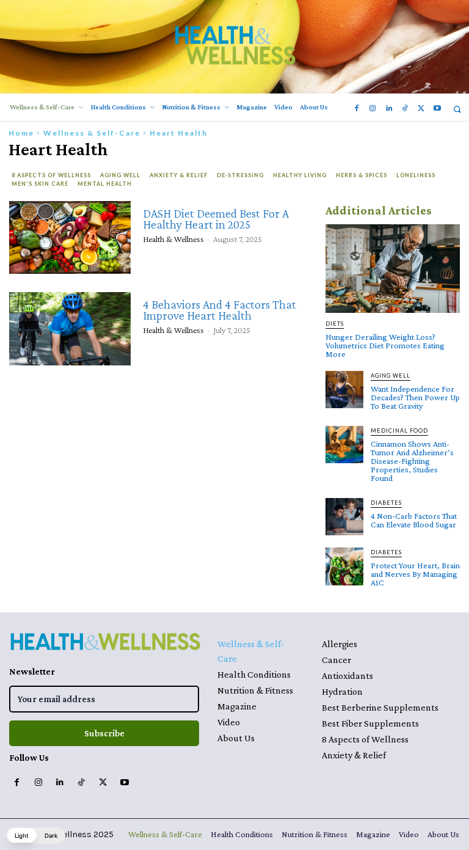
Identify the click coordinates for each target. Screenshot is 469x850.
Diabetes (386, 502)
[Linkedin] (388, 109)
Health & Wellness (173, 239)
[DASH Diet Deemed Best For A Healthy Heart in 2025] (70, 237)
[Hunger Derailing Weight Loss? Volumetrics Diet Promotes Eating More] (392, 268)
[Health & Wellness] (234, 45)
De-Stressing (240, 175)
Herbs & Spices (361, 175)
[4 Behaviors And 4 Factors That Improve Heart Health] (70, 328)
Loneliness (415, 175)
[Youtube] (437, 109)
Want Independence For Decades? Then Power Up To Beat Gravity (415, 397)
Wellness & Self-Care (91, 132)
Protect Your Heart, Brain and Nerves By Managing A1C (415, 573)
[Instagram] (372, 109)
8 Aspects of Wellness (51, 175)
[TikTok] (405, 109)
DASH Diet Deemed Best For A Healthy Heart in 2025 (216, 219)
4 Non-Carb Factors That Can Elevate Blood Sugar (414, 520)
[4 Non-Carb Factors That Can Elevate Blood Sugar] (344, 517)
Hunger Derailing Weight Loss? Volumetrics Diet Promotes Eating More (385, 345)
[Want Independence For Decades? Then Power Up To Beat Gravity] (344, 390)
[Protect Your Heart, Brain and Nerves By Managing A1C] (344, 566)
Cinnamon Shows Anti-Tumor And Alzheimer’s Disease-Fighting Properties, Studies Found (412, 461)
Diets (334, 323)
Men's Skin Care (40, 183)
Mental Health (105, 183)
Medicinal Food (399, 430)
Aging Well (120, 175)
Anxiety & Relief (179, 175)
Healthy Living (300, 175)
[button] (457, 109)
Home (21, 132)
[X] (421, 109)
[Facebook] (357, 109)
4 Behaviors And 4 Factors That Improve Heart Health (219, 310)
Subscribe (104, 733)
